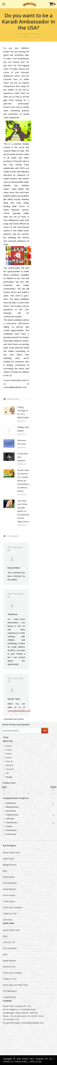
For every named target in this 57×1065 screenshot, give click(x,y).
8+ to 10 (9, 762)
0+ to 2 (8, 746)
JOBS (5, 954)
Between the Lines (21, 442)
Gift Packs (10, 819)
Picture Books (11, 823)
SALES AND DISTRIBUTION (15, 985)
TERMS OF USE (10, 913)
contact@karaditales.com (19, 710)
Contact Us (8, 1061)
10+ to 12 (9, 765)
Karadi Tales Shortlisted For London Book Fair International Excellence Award (23, 480)
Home (21, 35)
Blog (5, 870)
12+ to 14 (9, 769)
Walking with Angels (23, 429)
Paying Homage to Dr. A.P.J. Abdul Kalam (23, 412)
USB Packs (7, 919)
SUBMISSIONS (9, 997)
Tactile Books (11, 830)
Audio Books (8, 858)
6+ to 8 (8, 758)
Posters (9, 826)
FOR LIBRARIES (10, 883)
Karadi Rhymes (9, 889)
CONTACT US (9, 942)
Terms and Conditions (13, 907)
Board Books (9, 877)
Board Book (11, 811)
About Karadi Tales (11, 852)
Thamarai (12, 614)
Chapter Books (12, 815)
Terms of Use (35, 1061)
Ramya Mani (14, 567)
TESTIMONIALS (10, 991)
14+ (7, 773)
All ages (9, 777)
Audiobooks (11, 803)
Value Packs (11, 834)
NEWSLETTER (9, 966)
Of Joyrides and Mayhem (22, 457)
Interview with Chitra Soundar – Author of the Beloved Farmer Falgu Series (23, 511)
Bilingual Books (12, 807)
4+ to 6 (8, 754)
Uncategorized (32, 35)
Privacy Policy (21, 1061)
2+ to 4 (8, 750)
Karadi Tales (14, 698)
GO (44, 730)
